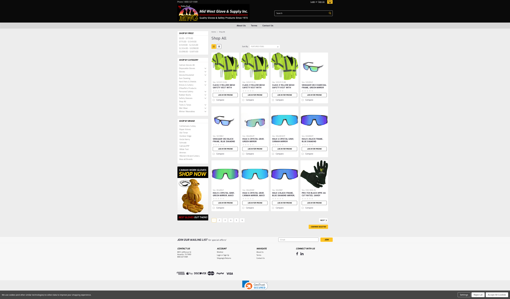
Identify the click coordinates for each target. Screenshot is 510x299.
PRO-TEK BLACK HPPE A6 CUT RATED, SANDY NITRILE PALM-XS (314, 195)
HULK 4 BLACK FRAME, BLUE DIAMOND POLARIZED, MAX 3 (312, 141)
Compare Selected (318, 227)
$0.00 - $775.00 (186, 38)
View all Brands (186, 159)
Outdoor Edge (185, 136)
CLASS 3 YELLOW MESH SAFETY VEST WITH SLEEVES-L (253, 87)
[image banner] (192, 193)
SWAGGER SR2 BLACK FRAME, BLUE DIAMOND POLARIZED (224, 141)
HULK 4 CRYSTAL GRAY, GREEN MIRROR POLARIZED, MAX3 (253, 141)
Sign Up (321, 2)
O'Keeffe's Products (187, 88)
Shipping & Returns (224, 258)
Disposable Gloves (187, 68)
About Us (241, 25)
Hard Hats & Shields (187, 81)
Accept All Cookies (497, 294)
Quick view (225, 78)
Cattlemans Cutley (187, 126)
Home (213, 32)
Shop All (182, 101)
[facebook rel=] (297, 253)
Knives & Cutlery (186, 85)
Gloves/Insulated (186, 75)
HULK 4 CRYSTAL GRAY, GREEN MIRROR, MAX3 (224, 194)
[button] (255, 287)
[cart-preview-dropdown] (329, 2)
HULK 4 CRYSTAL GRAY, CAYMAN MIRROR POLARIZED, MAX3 (283, 141)
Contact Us (267, 25)
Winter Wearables (187, 111)
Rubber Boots (185, 95)
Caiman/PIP (184, 146)
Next (322, 220)
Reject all (478, 294)
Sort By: (245, 46)
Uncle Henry (184, 139)
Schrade (182, 142)
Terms (254, 25)
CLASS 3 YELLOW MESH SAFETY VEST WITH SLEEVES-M (283, 87)
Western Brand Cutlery (189, 156)
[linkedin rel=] (302, 253)
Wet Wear (183, 108)
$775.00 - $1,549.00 (187, 41)
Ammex (182, 152)
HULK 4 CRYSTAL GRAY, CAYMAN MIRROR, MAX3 (253, 194)
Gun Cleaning (184, 78)
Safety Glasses (185, 98)
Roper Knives (185, 129)
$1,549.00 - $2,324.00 (188, 45)
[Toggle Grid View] (213, 46)
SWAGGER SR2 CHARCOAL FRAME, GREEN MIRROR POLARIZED (314, 87)
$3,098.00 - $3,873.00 (188, 51)
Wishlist (220, 252)
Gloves (182, 71)
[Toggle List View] (219, 46)
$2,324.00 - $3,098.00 (189, 48)
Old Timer (183, 133)
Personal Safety (186, 91)
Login (313, 2)
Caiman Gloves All (187, 65)
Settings (464, 294)
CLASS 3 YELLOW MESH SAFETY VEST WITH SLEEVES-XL (224, 87)
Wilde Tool (184, 149)
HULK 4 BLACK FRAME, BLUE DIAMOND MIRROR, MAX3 (283, 195)
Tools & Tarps (185, 105)
